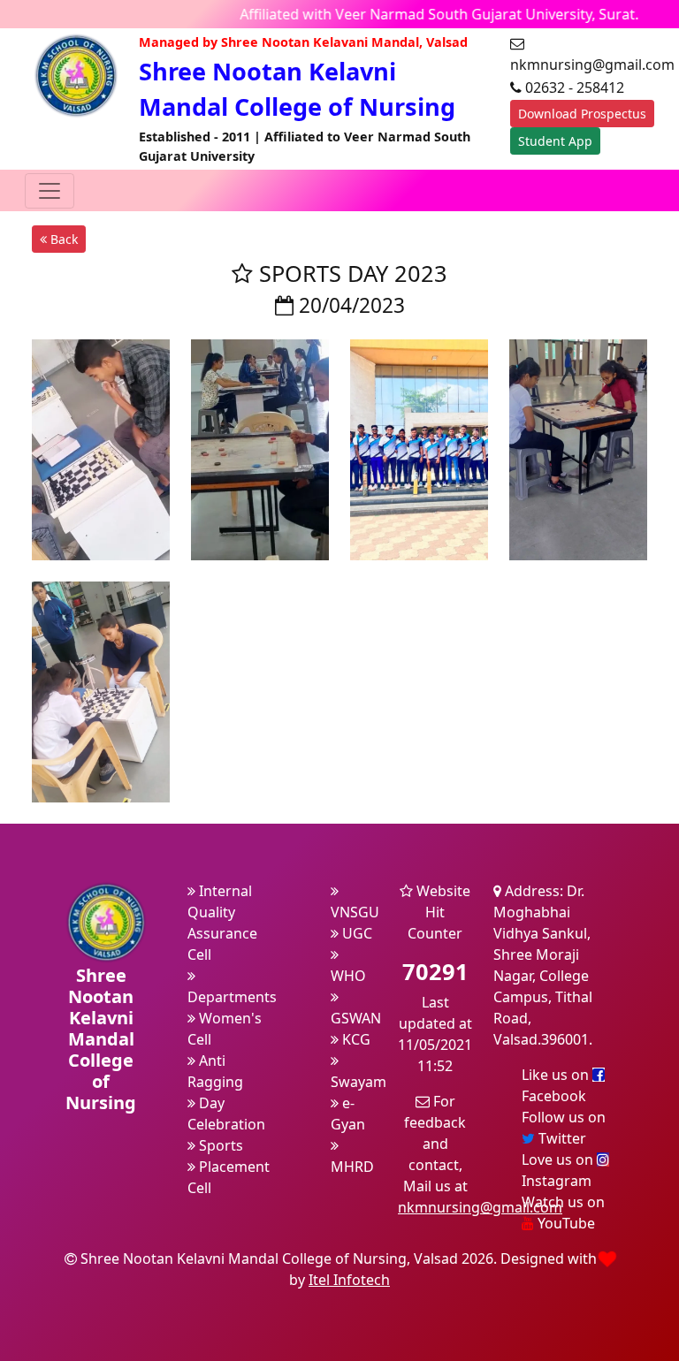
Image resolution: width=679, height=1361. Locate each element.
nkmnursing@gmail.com (480, 1207)
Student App (555, 141)
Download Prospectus (582, 113)
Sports (219, 1145)
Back (62, 239)
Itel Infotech (349, 1279)
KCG (354, 1039)
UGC (355, 933)
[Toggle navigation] (49, 191)
